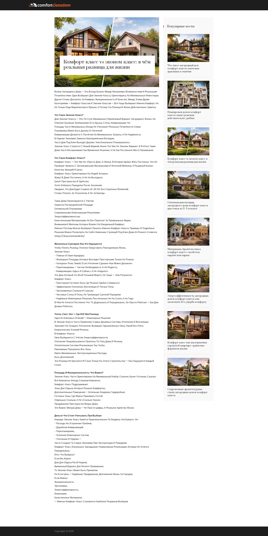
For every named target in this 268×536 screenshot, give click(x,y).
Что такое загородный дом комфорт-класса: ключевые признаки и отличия (183, 68)
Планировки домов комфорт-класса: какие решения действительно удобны (185, 115)
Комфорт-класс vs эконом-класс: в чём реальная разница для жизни (188, 160)
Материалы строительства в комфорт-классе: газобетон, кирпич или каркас (184, 252)
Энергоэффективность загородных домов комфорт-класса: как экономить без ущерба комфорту (188, 299)
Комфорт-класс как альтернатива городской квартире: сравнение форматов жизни (187, 345)
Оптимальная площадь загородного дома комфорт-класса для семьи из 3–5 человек (188, 205)
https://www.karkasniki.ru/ (69, 236)
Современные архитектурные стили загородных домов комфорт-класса (188, 392)
